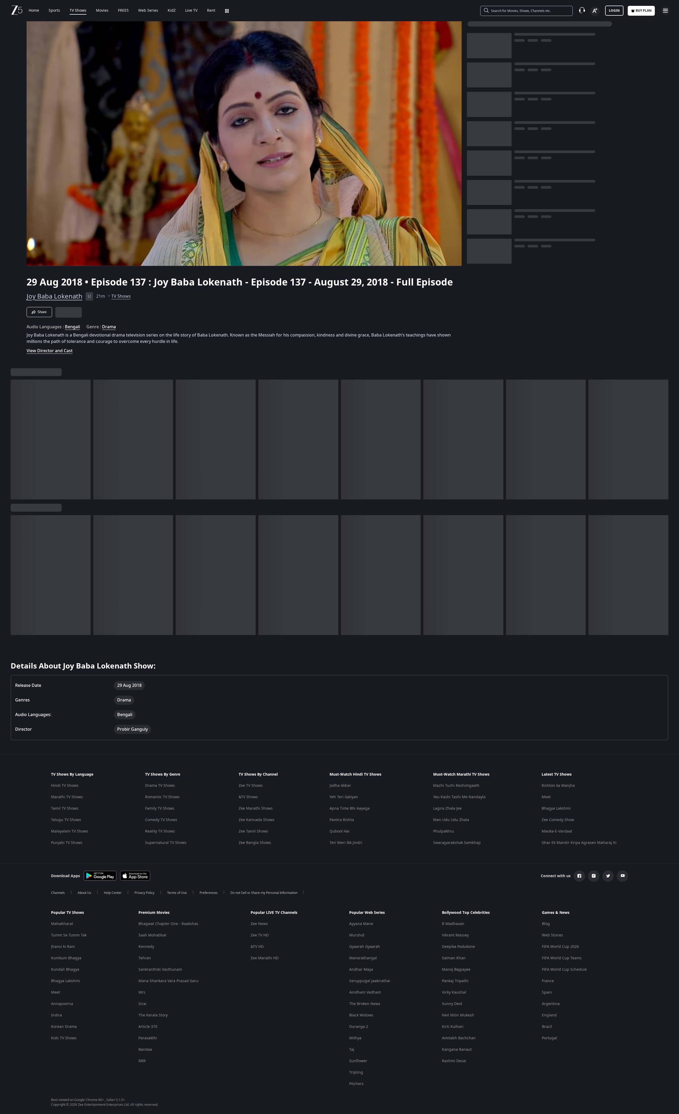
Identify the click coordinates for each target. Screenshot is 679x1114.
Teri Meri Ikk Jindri (346, 843)
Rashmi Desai (454, 1061)
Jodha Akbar (340, 785)
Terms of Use (177, 892)
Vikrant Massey (455, 935)
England (549, 1015)
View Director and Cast (50, 351)
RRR (142, 1061)
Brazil (547, 1026)
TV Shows (78, 10)
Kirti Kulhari (452, 1026)
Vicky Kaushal (454, 992)
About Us (84, 892)
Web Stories (552, 935)
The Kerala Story (153, 1015)
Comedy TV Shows (161, 820)
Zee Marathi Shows (256, 808)
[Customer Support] (582, 10)
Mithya (355, 1038)
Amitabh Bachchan (459, 1038)
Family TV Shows (159, 808)
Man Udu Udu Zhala (451, 820)
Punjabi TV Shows (66, 843)
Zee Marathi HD (265, 958)
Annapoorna (62, 1004)
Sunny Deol (452, 1004)
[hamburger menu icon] (665, 10)
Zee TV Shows (251, 785)
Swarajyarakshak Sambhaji (457, 843)
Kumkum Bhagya (66, 958)
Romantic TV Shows (162, 797)
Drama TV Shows (160, 785)
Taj (351, 1049)
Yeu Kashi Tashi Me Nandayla (459, 797)
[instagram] (593, 876)
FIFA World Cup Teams (562, 958)
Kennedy (146, 946)
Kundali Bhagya (65, 969)
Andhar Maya (361, 969)
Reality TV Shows (160, 831)
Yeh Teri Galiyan (344, 797)
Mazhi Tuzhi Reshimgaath (456, 785)
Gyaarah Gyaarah (364, 946)
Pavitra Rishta (342, 820)
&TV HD (257, 946)
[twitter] (608, 876)
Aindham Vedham (365, 992)
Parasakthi (147, 1038)
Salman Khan (454, 958)
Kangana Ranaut (457, 1049)
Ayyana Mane (361, 924)
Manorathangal (363, 958)
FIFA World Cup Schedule (564, 969)
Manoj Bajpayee (456, 969)
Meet (546, 797)
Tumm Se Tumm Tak (69, 935)
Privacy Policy (144, 892)
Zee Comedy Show (558, 820)
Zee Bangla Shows (255, 843)
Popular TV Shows (67, 912)
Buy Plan (644, 10)
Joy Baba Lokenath (54, 296)
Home (34, 10)
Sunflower (358, 1061)
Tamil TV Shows (64, 808)
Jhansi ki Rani (63, 946)
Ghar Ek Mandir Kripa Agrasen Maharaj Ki (579, 843)
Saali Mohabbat (152, 935)
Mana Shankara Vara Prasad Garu (168, 981)
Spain (547, 992)
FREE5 (123, 10)
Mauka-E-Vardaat (557, 831)
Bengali (72, 327)
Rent (211, 10)
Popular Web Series (367, 912)
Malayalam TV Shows (69, 831)
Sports (54, 10)
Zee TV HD (260, 935)
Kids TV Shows (64, 1038)
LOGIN (614, 10)
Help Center (113, 892)
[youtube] (622, 876)
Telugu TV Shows (66, 820)
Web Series (148, 10)
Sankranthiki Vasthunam (160, 969)
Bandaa (145, 1049)
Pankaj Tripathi (455, 981)
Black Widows (361, 1015)
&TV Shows (248, 797)
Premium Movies (154, 912)
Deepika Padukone (458, 946)
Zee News (259, 924)
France (548, 981)
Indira (56, 1015)
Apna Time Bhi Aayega (350, 808)
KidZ (172, 10)
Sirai (142, 1004)
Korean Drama (64, 1026)
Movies (102, 10)
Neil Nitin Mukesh (458, 1015)
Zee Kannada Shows (257, 820)
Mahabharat (62, 924)
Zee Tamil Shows (253, 831)
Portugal (549, 1038)
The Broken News (364, 1004)
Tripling (356, 1072)
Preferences (209, 892)
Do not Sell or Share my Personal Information (263, 892)
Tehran (144, 958)
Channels (58, 892)
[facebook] (579, 876)
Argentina (551, 1004)
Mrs (141, 992)
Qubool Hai (339, 831)
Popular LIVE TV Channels (274, 912)
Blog (546, 924)
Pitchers (356, 1084)
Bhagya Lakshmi (556, 808)
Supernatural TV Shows (166, 843)
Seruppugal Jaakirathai (369, 981)
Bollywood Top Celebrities (466, 912)
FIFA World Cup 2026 (560, 946)
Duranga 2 (358, 1026)
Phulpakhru (443, 831)
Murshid (356, 935)
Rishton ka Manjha (558, 785)
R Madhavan (453, 924)
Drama (109, 327)
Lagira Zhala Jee (447, 808)
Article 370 (147, 1026)
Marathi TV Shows (67, 797)
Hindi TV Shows (64, 785)
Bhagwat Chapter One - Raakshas (168, 924)
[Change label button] (595, 11)
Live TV (191, 10)
